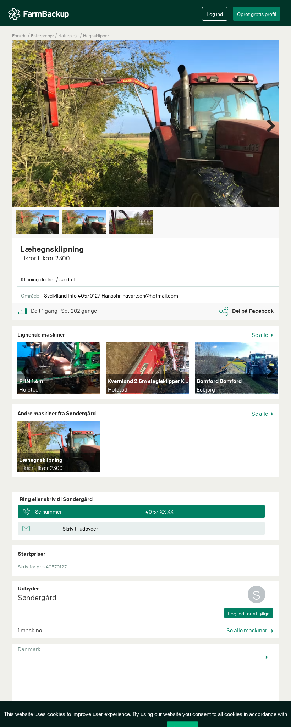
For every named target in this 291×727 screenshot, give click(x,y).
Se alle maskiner (247, 630)
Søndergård (37, 597)
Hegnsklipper (96, 35)
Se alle (260, 334)
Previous (28, 369)
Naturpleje (69, 35)
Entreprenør (43, 35)
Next (268, 124)
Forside (19, 35)
